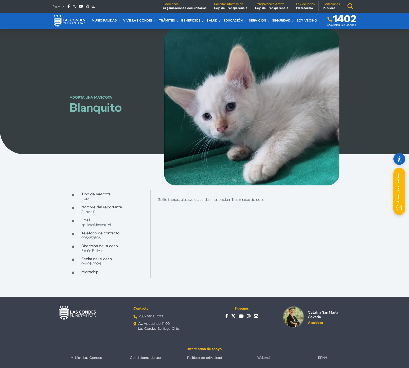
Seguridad (281, 20)
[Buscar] (350, 6)
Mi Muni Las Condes (86, 357)
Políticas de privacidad (204, 357)
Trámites (167, 20)
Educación (233, 20)
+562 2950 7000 (151, 316)
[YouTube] (81, 6)
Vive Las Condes (138, 20)
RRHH (322, 357)
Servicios (257, 20)
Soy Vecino (307, 20)
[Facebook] (68, 6)
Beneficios (190, 20)
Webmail (263, 357)
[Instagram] (87, 6)
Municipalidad (104, 20)
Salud (212, 20)
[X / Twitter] (74, 6)
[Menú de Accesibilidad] (399, 159)
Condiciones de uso (145, 357)
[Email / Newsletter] (93, 6)
